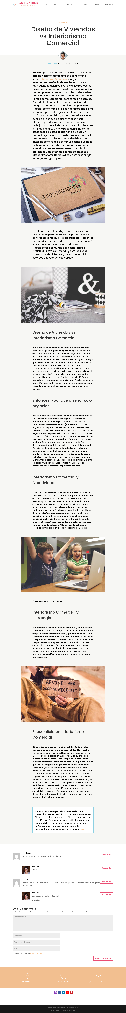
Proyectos (57, 4)
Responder (106, 855)
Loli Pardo (36, 866)
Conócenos (84, 4)
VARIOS (63, 23)
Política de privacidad (38, 953)
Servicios (70, 4)
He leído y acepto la (31, 953)
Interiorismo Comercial (53, 79)
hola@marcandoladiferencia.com (98, 982)
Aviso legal (55, 1010)
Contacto (109, 4)
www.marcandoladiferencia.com (61, 1008)
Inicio (45, 4)
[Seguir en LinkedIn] (63, 992)
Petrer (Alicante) (28, 981)
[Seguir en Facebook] (59, 992)
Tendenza (26, 853)
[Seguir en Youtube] (67, 992)
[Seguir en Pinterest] (71, 992)
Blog (97, 4)
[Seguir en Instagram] (55, 992)
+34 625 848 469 (63, 982)
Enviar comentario (103, 958)
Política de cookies (68, 1010)
